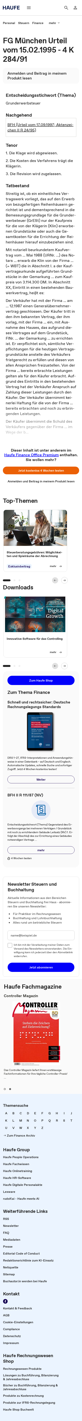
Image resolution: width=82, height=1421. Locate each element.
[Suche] (66, 8)
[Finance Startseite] (12, 8)
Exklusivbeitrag (19, 566)
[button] (41, 470)
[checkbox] (10, 945)
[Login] (75, 8)
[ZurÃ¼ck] (55, 580)
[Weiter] (64, 580)
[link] (9, 23)
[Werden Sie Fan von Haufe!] (5, 1301)
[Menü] (29, 8)
